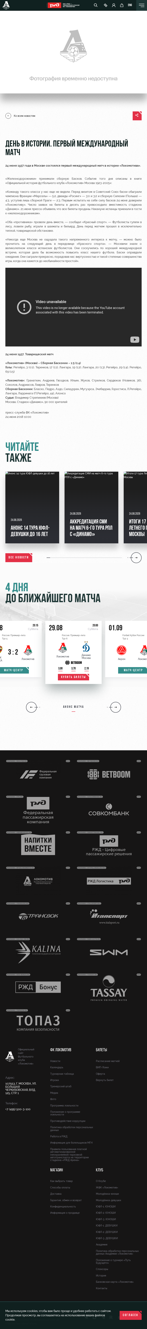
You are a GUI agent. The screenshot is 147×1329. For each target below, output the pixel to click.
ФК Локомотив (60, 1050)
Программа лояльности (64, 1105)
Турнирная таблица (62, 1073)
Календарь (56, 1067)
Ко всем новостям (24, 115)
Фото (53, 1099)
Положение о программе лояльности (65, 1113)
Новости (55, 1061)
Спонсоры (102, 1269)
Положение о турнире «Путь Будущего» (113, 1261)
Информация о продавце (65, 1212)
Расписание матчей (108, 1061)
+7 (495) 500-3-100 (17, 1109)
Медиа (54, 1092)
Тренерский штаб (60, 1086)
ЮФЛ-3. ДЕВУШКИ (107, 1238)
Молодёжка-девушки (108, 1200)
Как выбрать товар (61, 1181)
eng (130, 5)
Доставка (55, 1193)
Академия (101, 1244)
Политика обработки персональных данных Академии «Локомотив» (117, 1252)
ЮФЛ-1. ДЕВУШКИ (106, 1225)
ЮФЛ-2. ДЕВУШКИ (107, 1232)
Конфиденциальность (63, 1206)
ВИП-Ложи (102, 1067)
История (101, 1275)
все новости (19, 557)
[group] (32, 507)
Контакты (101, 1288)
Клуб (99, 1170)
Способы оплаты (60, 1187)
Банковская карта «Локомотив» (115, 1281)
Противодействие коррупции (67, 1121)
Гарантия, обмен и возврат (66, 1200)
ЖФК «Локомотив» (107, 1187)
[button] (49, 558)
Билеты (101, 1050)
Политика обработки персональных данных (71, 1128)
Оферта (100, 1073)
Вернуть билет (105, 1080)
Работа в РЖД (58, 1136)
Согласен (130, 1315)
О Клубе (101, 1181)
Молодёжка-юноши (107, 1193)
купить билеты (73, 677)
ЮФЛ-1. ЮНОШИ (105, 1206)
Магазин (56, 1170)
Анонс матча (73, 707)
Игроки (54, 1080)
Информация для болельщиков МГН (71, 1142)
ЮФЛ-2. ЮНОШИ (106, 1212)
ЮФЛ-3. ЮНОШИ (106, 1219)
